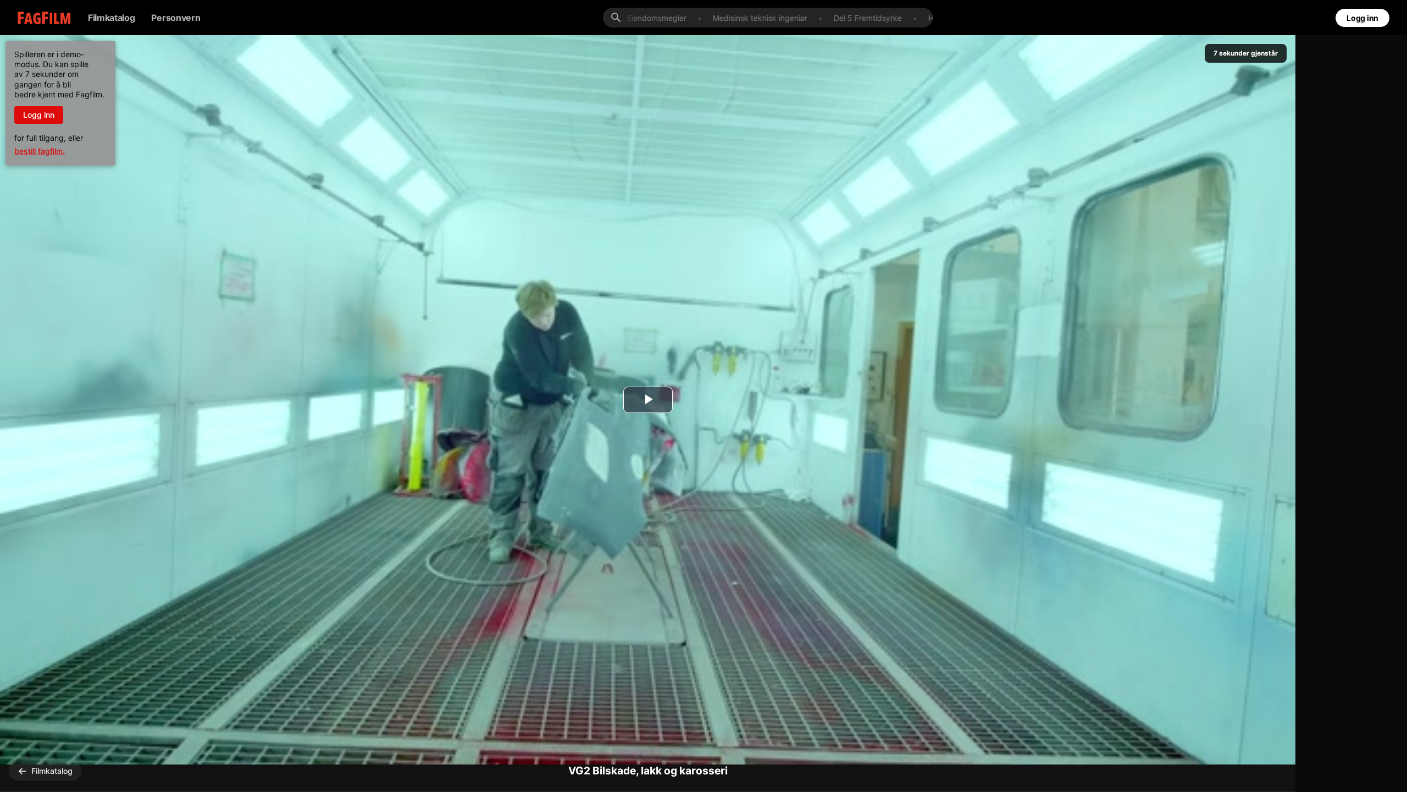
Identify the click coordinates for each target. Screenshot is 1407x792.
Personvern (175, 17)
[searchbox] (776, 18)
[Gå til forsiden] (36, 18)
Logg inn (1362, 18)
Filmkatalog (111, 17)
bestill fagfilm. (39, 151)
